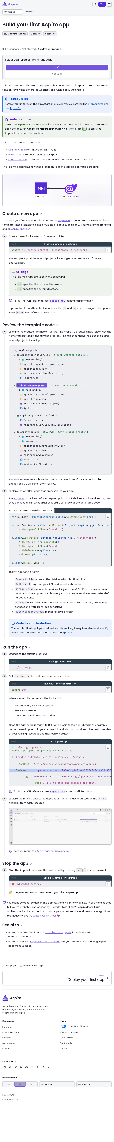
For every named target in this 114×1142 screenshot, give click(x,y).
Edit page (11, 965)
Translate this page (33, 965)
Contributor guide (10, 1032)
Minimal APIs (15, 149)
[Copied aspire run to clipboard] (108, 689)
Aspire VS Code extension (32, 124)
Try (102, 4)
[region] (60, 540)
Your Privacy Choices (78, 1026)
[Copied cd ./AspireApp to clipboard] (108, 667)
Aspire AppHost (20, 229)
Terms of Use (66, 1037)
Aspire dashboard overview (53, 851)
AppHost (19, 498)
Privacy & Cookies (69, 1032)
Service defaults (17, 159)
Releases (6, 1037)
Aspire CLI (15, 108)
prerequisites (95, 104)
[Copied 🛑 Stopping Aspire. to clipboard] (108, 883)
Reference (7, 1027)
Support (64, 1048)
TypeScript (57, 73)
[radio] (8, 1084)
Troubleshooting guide (58, 932)
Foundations (12, 49)
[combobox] (57, 1084)
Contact (6, 1048)
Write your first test (44, 915)
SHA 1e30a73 (8, 1095)
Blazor (12, 154)
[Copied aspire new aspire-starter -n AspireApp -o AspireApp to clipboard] (108, 250)
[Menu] (109, 4)
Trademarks (66, 1043)
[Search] (94, 4)
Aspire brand (8, 1043)
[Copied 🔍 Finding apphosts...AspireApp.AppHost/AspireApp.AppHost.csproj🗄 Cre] (108, 747)
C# (57, 67)
